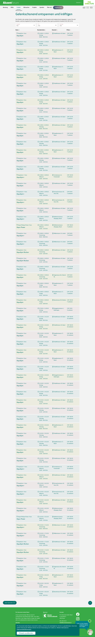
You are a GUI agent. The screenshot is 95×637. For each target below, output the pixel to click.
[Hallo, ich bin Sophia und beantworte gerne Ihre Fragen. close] (90, 632)
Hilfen (12, 7)
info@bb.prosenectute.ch (65, 622)
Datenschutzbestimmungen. (24, 629)
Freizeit (18, 7)
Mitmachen (26, 7)
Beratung (5, 7)
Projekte (34, 7)
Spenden (42, 7)
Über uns (49, 7)
